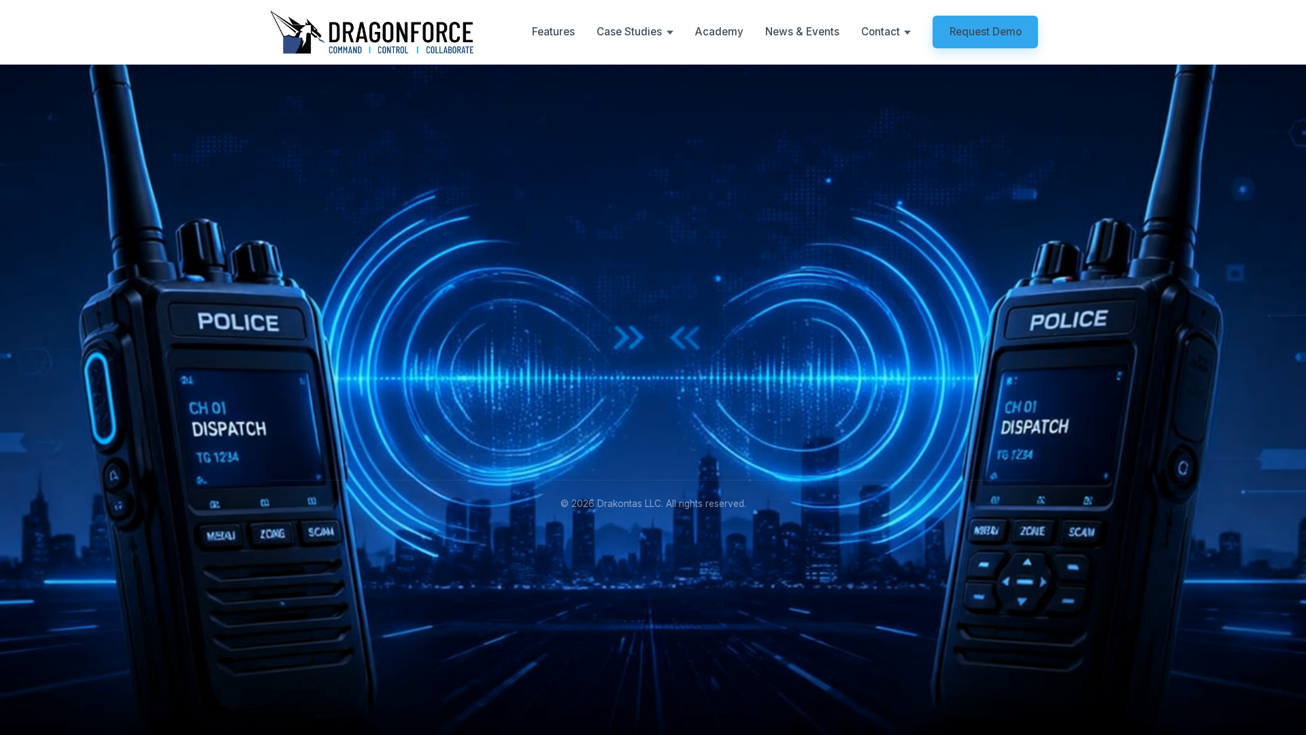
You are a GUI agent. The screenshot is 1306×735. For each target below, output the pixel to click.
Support (753, 416)
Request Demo (986, 31)
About (748, 374)
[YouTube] (373, 392)
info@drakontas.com (944, 374)
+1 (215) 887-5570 (939, 395)
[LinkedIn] (280, 392)
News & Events (802, 31)
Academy (719, 31)
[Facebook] (311, 392)
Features (553, 31)
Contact (753, 437)
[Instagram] (342, 392)
